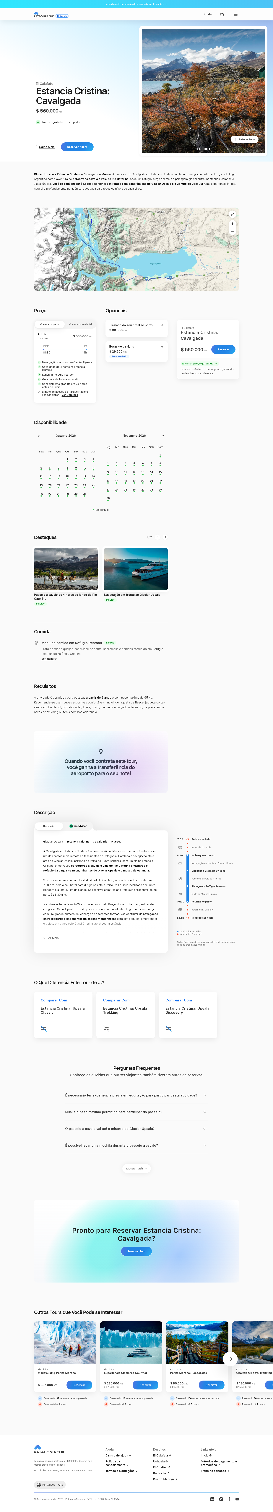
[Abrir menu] (234, 14)
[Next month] (162, 435)
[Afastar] (232, 231)
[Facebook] (229, 1499)
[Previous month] (38, 435)
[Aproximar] (232, 224)
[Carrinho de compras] (221, 14)
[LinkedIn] (212, 1499)
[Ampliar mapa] (232, 214)
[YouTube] (237, 1499)
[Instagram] (221, 1499)
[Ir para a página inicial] (44, 14)
